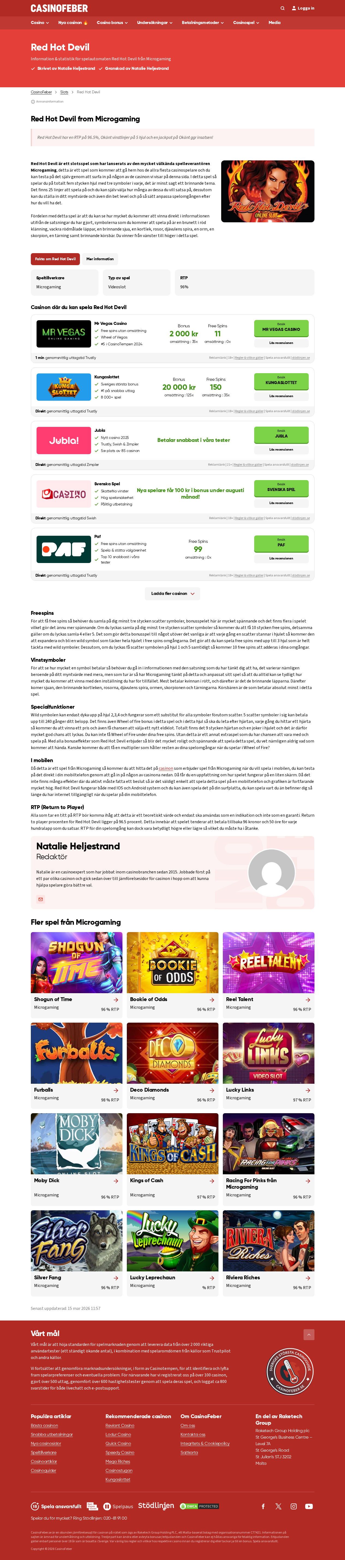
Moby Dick (46, 1181)
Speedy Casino (120, 1453)
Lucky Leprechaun (152, 1278)
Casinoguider (43, 1471)
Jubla (281, 434)
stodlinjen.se (300, 464)
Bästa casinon (44, 1426)
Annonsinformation (50, 102)
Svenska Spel (281, 487)
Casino (37, 23)
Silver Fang (47, 1278)
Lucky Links (240, 1090)
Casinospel (243, 23)
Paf (281, 542)
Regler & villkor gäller (249, 357)
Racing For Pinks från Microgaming (251, 1184)
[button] (309, 1334)
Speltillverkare (43, 1453)
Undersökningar (152, 23)
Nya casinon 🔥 (73, 23)
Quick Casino (118, 1444)
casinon (166, 768)
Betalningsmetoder (200, 23)
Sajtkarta (189, 1453)
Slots (64, 92)
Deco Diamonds (149, 1090)
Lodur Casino (118, 1435)
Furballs (43, 1090)
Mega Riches (118, 1462)
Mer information (100, 259)
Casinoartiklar (44, 1462)
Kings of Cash (146, 1181)
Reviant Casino (120, 1426)
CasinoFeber (41, 92)
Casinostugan (119, 1471)
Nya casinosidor (46, 1444)
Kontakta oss (193, 1435)
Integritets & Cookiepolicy (205, 1444)
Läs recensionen (281, 343)
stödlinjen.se (301, 357)
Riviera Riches (243, 1278)
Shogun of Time (53, 999)
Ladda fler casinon (169, 594)
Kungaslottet (281, 380)
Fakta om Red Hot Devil (55, 259)
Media (275, 23)
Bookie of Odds (148, 999)
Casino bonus (110, 23)
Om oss (188, 1426)
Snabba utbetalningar (52, 1435)
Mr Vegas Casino (281, 327)
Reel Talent (239, 999)
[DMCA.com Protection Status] (199, 1506)
